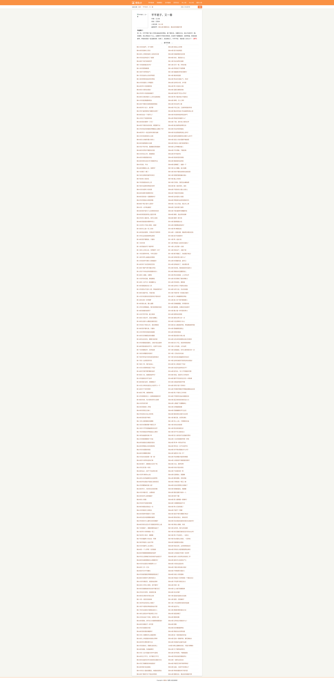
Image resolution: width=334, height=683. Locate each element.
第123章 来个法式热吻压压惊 (146, 264)
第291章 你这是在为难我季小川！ (147, 564)
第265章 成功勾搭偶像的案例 (146, 517)
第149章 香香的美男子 (143, 311)
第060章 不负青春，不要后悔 (177, 150)
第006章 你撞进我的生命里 (176, 54)
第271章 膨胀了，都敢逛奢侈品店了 (148, 528)
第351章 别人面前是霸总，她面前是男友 (149, 671)
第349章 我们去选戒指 (143, 667)
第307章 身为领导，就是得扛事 (146, 592)
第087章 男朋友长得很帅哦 (145, 200)
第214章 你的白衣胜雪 (175, 425)
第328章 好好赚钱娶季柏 (176, 628)
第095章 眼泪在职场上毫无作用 (146, 214)
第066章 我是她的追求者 (176, 161)
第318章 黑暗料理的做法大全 (177, 610)
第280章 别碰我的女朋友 (176, 542)
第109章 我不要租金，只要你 (146, 239)
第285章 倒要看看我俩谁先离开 (146, 553)
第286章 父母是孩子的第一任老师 (178, 553)
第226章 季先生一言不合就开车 (178, 446)
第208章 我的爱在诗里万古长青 (178, 414)
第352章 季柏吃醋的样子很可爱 (178, 671)
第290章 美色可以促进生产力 (177, 560)
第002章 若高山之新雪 (175, 47)
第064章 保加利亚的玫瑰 (176, 157)
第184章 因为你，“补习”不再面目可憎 (179, 371)
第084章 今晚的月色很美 (176, 193)
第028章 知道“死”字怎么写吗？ (177, 93)
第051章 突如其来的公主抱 (145, 136)
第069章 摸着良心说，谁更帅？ (146, 168)
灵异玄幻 (176, 3)
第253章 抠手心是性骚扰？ (145, 496)
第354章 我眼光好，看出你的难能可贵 (170, 27)
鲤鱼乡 (138, 2)
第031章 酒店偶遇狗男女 (144, 100)
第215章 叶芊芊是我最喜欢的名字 (147, 428)
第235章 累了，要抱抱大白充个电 (147, 464)
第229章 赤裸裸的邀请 (143, 453)
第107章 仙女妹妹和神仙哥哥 (146, 236)
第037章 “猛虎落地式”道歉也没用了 (147, 111)
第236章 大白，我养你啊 (176, 464)
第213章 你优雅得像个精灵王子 (146, 425)
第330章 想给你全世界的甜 (176, 631)
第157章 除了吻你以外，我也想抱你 (148, 325)
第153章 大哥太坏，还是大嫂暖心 (147, 318)
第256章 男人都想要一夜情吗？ (178, 499)
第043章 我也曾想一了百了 (145, 122)
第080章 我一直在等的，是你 (177, 186)
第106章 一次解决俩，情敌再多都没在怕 (180, 232)
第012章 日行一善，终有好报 (177, 65)
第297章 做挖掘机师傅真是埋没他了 (148, 574)
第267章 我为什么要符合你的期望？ (148, 521)
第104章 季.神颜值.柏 (174, 229)
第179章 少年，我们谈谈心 (145, 364)
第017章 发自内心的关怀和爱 (146, 75)
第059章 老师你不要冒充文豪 (146, 150)
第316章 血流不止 (173, 606)
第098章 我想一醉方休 (175, 218)
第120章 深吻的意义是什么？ (177, 257)
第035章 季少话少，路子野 (145, 107)
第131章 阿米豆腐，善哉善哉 (146, 279)
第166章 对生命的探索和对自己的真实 (180, 339)
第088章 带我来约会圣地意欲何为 (178, 200)
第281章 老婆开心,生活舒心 (145, 546)
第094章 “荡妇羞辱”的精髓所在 (177, 211)
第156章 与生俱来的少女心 (176, 321)
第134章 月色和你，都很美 (176, 282)
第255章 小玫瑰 (141, 499)
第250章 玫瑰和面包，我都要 (177, 489)
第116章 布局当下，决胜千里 (177, 250)
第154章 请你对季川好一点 (176, 318)
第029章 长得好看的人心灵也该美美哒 (148, 97)
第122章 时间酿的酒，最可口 (177, 261)
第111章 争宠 (141, 243)
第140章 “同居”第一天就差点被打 (178, 293)
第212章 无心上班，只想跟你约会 (178, 421)
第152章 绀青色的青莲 (175, 314)
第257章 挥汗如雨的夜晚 (144, 503)
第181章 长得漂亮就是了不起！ (146, 368)
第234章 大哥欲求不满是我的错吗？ (179, 460)
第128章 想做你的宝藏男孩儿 (177, 271)
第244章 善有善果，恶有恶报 (177, 478)
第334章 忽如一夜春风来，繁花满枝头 (180, 638)
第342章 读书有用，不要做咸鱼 (178, 653)
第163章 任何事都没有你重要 (146, 336)
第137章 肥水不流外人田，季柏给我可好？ (150, 289)
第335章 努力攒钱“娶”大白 (145, 642)
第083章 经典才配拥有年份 (145, 193)
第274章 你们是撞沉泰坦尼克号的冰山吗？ (181, 532)
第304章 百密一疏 (173, 585)
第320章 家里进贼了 (174, 614)
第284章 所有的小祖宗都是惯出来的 (179, 549)
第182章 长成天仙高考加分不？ (178, 368)
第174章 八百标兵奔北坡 (176, 353)
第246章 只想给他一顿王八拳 (177, 482)
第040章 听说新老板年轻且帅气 (178, 115)
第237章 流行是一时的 (143, 467)
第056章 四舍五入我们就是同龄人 (178, 143)
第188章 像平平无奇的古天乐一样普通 (180, 378)
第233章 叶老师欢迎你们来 (145, 460)
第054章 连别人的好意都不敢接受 (178, 140)
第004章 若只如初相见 (175, 50)
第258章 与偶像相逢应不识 (176, 503)
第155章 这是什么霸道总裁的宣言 (147, 321)
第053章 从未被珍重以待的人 (146, 140)
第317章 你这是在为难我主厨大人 (147, 610)
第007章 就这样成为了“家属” (145, 58)
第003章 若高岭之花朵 (143, 50)
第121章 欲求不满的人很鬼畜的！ (147, 261)
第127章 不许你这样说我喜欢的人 (147, 271)
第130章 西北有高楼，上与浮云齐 (178, 275)
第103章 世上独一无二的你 (145, 229)
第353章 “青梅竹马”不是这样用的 (147, 674)
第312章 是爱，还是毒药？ (176, 599)
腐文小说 (199, 3)
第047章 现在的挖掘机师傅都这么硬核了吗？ (150, 129)
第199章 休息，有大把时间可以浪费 (148, 400)
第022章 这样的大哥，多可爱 (177, 83)
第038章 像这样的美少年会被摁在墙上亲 (180, 111)
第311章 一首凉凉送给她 (144, 599)
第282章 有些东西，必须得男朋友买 (179, 546)
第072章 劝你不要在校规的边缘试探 (179, 172)
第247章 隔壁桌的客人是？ (145, 485)
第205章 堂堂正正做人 (143, 410)
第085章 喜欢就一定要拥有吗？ (146, 197)
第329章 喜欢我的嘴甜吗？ (145, 631)
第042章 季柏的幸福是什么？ (177, 118)
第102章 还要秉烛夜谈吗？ (176, 225)
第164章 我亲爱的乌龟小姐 (176, 336)
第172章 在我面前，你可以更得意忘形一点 (181, 350)
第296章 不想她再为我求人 (176, 571)
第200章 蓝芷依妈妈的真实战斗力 (178, 400)
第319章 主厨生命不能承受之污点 (147, 614)
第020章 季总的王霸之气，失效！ (178, 79)
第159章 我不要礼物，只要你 (146, 328)
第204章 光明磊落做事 (175, 407)
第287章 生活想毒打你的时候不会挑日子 (149, 556)
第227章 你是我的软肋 (143, 450)
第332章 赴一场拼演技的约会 (177, 635)
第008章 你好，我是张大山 (176, 58)
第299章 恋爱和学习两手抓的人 (146, 578)
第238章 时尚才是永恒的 (176, 467)
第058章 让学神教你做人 (176, 147)
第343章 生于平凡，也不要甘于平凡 (148, 656)
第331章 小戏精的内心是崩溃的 (146, 635)
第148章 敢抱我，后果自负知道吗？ (179, 307)
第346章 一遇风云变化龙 (176, 660)
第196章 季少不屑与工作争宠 (177, 393)
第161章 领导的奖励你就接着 (146, 332)
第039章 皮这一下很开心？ (145, 115)
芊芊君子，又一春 (148, 7)
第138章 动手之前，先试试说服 (178, 289)
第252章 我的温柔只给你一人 (177, 492)
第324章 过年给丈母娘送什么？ (178, 621)
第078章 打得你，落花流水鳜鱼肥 (178, 182)
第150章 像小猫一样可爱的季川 (178, 311)
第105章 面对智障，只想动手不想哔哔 (148, 232)
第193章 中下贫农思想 (143, 389)
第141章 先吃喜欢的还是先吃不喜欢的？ (149, 296)
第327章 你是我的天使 (143, 628)
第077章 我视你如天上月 (144, 182)
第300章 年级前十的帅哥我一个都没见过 (180, 578)
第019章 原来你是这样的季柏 (146, 79)
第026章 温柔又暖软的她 (176, 90)
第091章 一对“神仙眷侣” (144, 207)
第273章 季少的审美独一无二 (146, 532)
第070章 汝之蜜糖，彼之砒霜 (177, 168)
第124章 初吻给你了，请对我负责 (178, 264)
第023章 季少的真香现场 (144, 86)
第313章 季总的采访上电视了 (146, 603)
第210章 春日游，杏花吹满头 (177, 418)
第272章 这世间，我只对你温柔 (178, 528)
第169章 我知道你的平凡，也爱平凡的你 (149, 346)
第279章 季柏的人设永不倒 (145, 542)
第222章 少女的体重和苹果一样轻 (178, 439)
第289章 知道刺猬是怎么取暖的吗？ (148, 560)
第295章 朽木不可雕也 (143, 571)
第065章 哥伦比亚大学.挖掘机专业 (147, 161)
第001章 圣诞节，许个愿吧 (145, 47)
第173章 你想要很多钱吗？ (145, 353)
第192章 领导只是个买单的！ (177, 385)
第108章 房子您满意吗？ (176, 236)
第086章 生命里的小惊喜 (176, 197)
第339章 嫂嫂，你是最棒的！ (146, 649)
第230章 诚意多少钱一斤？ (176, 453)
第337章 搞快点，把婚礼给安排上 (147, 646)
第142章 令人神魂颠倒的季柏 (177, 296)
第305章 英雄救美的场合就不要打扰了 (148, 589)
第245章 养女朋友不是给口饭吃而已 (148, 482)
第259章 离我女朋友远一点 (145, 507)
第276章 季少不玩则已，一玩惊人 (178, 535)
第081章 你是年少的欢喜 (144, 189)
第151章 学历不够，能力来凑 (146, 314)
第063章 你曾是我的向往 (144, 157)
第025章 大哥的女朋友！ (144, 90)
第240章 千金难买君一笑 (176, 471)
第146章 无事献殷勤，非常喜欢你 (178, 303)
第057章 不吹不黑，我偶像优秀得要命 (148, 147)
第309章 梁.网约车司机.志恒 (145, 596)
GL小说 (191, 3)
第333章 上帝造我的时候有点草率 (147, 638)
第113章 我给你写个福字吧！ (146, 246)
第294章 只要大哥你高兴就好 (177, 567)
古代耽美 (168, 3)
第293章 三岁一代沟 (143, 567)
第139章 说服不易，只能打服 (146, 293)
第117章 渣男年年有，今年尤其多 (147, 254)
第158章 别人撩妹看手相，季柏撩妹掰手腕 (181, 325)
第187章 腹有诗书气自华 (144, 378)
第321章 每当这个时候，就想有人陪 (148, 617)
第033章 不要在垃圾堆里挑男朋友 (147, 104)
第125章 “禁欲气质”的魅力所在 (146, 268)
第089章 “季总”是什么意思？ (145, 204)
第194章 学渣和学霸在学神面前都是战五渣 (181, 389)
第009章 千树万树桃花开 (144, 61)
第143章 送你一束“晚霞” (144, 300)
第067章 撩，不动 (142, 164)
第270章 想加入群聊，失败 (176, 524)
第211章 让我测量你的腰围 (145, 421)
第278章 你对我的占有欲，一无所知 (179, 539)
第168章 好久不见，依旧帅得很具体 (179, 343)
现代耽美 (151, 3)
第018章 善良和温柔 (174, 75)
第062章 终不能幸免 (174, 154)
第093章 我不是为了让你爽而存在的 (148, 211)
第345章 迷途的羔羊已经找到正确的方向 (149, 660)
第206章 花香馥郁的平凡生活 (177, 410)
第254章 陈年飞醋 (173, 496)
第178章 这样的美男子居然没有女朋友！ (180, 360)
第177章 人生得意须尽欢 (144, 360)
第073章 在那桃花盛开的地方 (146, 175)
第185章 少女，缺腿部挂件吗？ (146, 375)
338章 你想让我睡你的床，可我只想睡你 (180, 646)
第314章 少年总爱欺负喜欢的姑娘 (178, 603)
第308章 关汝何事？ (174, 592)
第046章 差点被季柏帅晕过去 (177, 125)
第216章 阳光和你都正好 (176, 428)
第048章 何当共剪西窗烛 (176, 129)
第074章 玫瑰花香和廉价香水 (177, 175)
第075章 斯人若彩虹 (143, 179)
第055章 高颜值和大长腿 (144, 143)
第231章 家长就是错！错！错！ (146, 457)
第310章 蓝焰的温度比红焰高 (177, 596)
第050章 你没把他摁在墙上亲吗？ (178, 132)
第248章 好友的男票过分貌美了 (178, 485)
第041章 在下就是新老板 (144, 118)
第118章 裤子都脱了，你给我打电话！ (180, 254)
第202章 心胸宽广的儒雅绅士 (177, 403)
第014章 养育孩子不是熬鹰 (176, 68)
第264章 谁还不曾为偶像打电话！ (178, 514)
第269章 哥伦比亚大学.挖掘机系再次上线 (149, 524)
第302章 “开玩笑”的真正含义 (177, 581)
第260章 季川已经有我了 (176, 507)
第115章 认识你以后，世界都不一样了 (148, 250)
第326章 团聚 (172, 624)
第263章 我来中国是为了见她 (146, 514)
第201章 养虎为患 (142, 403)
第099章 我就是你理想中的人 (146, 222)
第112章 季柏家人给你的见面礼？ (178, 243)
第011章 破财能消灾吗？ (144, 65)
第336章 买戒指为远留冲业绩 (177, 642)
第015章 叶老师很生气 (143, 72)
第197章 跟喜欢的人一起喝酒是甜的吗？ (149, 396)
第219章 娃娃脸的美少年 (144, 435)
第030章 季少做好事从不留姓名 (178, 97)
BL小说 (184, 3)
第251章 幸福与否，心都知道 (146, 492)
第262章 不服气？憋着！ (176, 510)
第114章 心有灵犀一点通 (176, 246)
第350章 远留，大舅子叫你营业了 (178, 667)
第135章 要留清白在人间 (144, 286)
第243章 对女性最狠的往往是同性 (147, 478)
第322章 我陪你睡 (173, 617)
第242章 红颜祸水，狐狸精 (176, 475)
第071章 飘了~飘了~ (143, 172)
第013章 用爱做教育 (143, 68)
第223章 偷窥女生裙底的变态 (146, 442)
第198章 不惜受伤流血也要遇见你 (178, 396)
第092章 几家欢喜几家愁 (176, 207)
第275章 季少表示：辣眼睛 (145, 535)
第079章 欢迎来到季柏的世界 (146, 186)
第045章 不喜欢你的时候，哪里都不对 (148, 125)
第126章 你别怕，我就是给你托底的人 (180, 268)
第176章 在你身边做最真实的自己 (178, 357)
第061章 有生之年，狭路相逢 (146, 154)
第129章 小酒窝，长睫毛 (144, 275)
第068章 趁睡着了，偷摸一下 (177, 164)
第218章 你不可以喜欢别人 (176, 432)
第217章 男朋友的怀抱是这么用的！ (148, 432)
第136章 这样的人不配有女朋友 (178, 286)
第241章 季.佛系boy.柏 (144, 475)
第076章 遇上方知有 (174, 179)
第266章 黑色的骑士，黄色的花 (178, 517)
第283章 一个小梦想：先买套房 (146, 549)
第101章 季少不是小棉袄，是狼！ (147, 225)
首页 (139, 7)
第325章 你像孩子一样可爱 (145, 624)
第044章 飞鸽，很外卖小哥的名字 (178, 122)
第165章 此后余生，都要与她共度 (147, 339)
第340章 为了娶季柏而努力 (176, 649)
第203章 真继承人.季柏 (144, 407)
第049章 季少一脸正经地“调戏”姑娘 (147, 132)
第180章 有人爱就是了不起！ (177, 364)
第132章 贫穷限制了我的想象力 (178, 279)
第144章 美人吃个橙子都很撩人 (178, 300)
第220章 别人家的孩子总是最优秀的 (179, 435)
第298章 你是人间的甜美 (176, 574)
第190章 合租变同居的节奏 (176, 382)
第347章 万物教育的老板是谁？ (146, 663)
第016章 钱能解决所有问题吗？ (178, 72)
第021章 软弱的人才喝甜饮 (145, 83)
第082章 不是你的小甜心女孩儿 (178, 189)
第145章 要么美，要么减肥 (145, 303)
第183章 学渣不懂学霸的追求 (146, 371)
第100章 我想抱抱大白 (175, 222)
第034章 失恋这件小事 (175, 104)
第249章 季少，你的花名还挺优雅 (147, 489)
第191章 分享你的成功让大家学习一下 (148, 385)
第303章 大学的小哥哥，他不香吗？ (148, 585)
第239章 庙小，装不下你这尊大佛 (147, 471)
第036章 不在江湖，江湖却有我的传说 (180, 107)
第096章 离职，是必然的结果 (177, 214)
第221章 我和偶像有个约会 (145, 439)
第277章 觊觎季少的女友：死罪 (146, 539)
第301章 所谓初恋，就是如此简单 (147, 581)
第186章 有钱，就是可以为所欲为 (178, 375)
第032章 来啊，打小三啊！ (176, 100)
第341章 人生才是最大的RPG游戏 (147, 653)
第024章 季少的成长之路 (176, 86)
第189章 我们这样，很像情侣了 (146, 382)
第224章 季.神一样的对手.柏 (177, 442)
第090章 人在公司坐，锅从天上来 (178, 204)
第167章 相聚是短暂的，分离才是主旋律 (149, 343)
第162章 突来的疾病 (174, 332)
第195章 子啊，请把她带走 (145, 393)
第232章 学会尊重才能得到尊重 (178, 457)
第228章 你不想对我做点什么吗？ (178, 450)
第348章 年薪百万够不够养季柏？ (178, 663)
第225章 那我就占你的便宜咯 (146, 446)
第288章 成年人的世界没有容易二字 (179, 556)
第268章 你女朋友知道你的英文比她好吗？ (181, 521)
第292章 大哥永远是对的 (176, 564)
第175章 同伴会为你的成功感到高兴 (148, 357)
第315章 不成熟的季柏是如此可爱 (147, 606)
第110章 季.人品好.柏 (174, 239)
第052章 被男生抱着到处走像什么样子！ (180, 136)
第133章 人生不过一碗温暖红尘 (146, 282)
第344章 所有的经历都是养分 (177, 656)
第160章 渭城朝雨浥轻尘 (176, 328)
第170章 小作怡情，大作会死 (177, 346)
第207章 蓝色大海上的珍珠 (145, 414)
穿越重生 (159, 3)
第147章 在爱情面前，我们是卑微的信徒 (149, 307)
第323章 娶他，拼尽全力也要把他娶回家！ (150, 621)
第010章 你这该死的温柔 (176, 61)
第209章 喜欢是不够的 (143, 418)
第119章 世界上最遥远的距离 (146, 257)
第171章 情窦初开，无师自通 (146, 350)
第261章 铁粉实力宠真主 (144, 510)
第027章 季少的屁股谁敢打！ (146, 93)
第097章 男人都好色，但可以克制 (147, 218)
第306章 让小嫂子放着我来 (176, 589)
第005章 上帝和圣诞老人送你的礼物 (148, 54)
